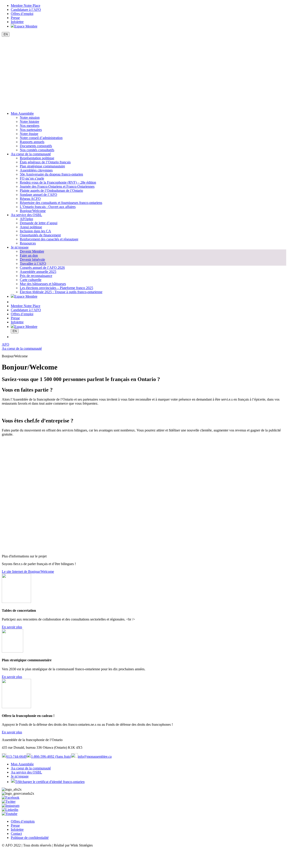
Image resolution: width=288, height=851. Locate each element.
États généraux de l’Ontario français (45, 162)
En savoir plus (12, 627)
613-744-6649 (16, 756)
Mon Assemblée (22, 113)
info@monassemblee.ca (95, 756)
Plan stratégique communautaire (42, 166)
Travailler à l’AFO (33, 263)
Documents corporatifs (36, 146)
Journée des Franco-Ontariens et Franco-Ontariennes (57, 186)
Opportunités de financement (40, 235)
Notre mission (30, 117)
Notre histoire (29, 121)
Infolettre (17, 22)
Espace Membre (25, 26)
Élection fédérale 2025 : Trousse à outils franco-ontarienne (61, 292)
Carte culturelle (30, 280)
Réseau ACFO (30, 199)
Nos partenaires (31, 130)
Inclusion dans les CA (35, 231)
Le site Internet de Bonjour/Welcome (28, 571)
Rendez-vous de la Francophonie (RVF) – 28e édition (58, 182)
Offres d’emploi (22, 14)
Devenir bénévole (32, 259)
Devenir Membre (32, 251)
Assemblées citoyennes (36, 170)
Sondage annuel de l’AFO (38, 194)
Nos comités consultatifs (37, 150)
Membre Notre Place (25, 5)
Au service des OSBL (26, 215)
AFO (26, 219)
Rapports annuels (32, 142)
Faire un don (29, 255)
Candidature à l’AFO (26, 9)
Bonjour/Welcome (33, 211)
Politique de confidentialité (30, 838)
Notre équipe (29, 134)
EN (6, 34)
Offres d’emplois (23, 821)
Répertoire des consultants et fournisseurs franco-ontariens (61, 203)
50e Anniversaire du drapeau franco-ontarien (51, 174)
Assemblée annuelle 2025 (38, 272)
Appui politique (31, 227)
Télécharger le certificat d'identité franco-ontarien (50, 782)
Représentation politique (37, 158)
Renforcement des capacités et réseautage (49, 239)
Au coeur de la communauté (31, 154)
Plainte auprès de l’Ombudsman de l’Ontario (51, 190)
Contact (16, 833)
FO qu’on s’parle (32, 178)
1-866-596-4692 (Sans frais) (51, 756)
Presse (15, 18)
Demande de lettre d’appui (38, 223)
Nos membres (29, 126)
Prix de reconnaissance (36, 276)
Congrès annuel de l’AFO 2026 (42, 267)
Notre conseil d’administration (41, 138)
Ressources (28, 243)
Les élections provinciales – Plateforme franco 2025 (56, 288)
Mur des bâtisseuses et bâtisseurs (43, 284)
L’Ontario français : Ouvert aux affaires (48, 207)
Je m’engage (20, 247)
